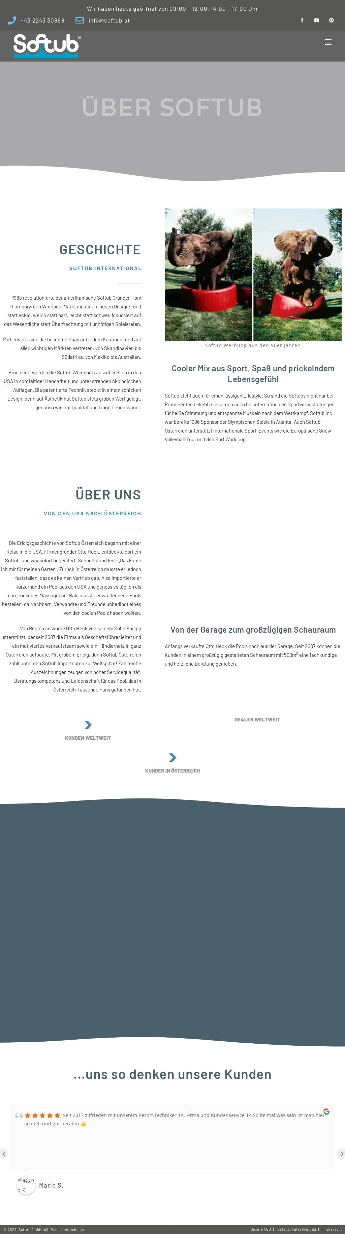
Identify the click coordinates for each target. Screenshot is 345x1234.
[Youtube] (316, 20)
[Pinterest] (331, 20)
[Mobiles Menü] (328, 42)
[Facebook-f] (301, 20)
